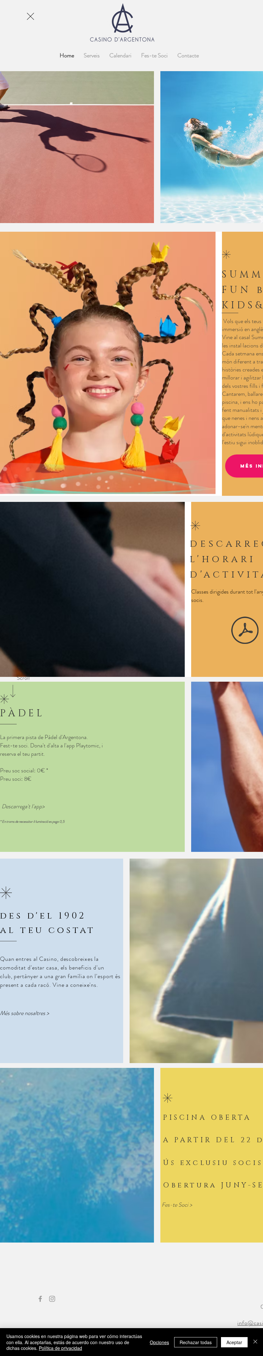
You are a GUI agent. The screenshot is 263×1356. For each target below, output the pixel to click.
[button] (30, 16)
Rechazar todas (196, 1342)
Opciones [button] (159, 1342)
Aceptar (234, 1342)
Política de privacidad (60, 1348)
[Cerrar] (255, 1342)
